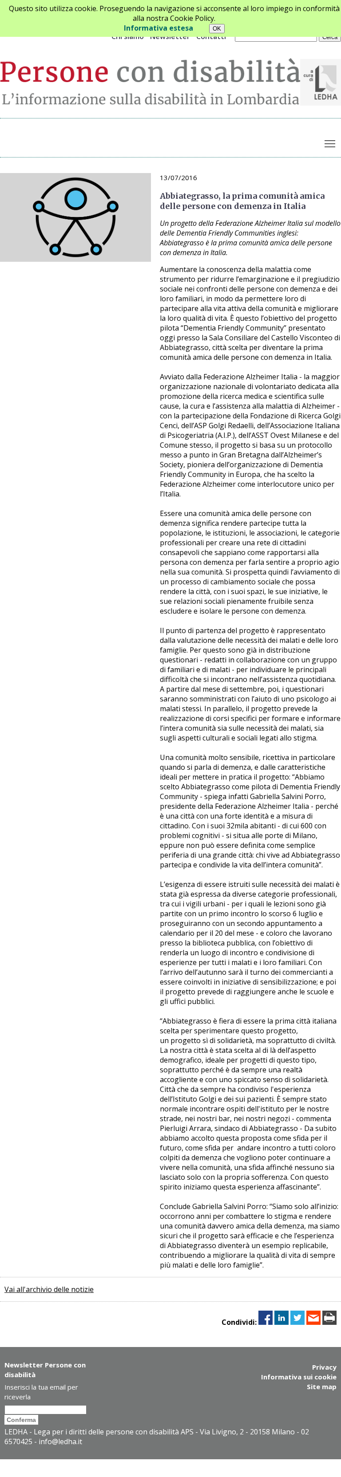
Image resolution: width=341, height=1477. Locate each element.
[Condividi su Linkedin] (281, 1322)
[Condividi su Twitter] (297, 1322)
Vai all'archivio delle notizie (49, 1289)
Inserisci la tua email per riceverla (41, 1391)
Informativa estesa (158, 28)
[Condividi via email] (313, 1322)
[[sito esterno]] (320, 103)
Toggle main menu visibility (330, 143)
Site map (322, 1386)
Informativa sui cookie (299, 1376)
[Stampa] (329, 1322)
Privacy (324, 1367)
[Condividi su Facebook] (265, 1322)
